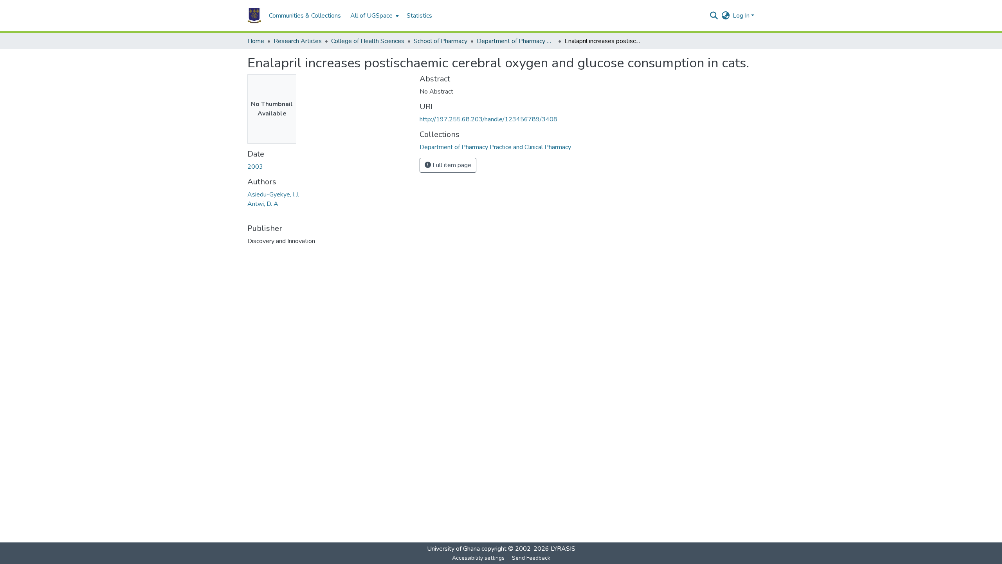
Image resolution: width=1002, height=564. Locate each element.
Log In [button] (742, 15)
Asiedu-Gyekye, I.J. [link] (273, 194)
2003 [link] (255, 166)
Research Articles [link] (298, 41)
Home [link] (255, 41)
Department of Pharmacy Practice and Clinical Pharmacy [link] (516, 41)
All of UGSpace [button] (371, 15)
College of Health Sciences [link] (367, 41)
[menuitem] (374, 15)
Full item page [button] (451, 165)
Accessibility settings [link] (478, 558)
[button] (254, 15)
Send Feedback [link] (531, 558)
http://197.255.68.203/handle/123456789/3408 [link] (488, 119)
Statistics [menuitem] (419, 15)
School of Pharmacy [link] (440, 41)
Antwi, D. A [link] (262, 204)
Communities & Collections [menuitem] (305, 15)
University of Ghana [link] (453, 548)
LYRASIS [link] (563, 548)
